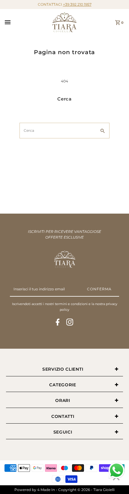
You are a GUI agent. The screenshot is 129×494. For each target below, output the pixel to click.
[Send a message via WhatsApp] (116, 470)
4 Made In (46, 489)
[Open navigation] (26, 22)
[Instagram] (69, 323)
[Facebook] (58, 323)
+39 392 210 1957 (77, 4)
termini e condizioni (71, 304)
